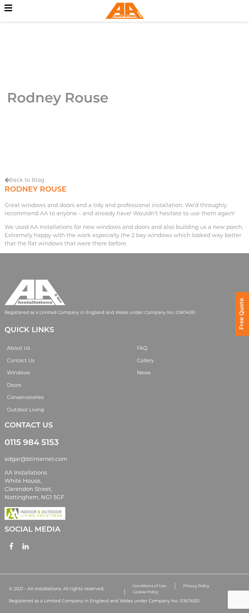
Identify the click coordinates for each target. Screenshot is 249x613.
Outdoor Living (25, 410)
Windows (18, 373)
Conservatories (25, 397)
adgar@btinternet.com (36, 459)
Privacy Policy (196, 585)
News (144, 373)
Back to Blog (26, 180)
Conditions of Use (149, 585)
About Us (18, 348)
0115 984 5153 (32, 443)
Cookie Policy (145, 591)
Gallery (145, 360)
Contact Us (21, 360)
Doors (14, 385)
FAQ (142, 348)
